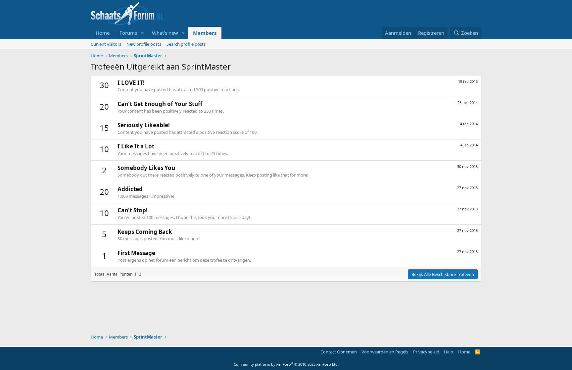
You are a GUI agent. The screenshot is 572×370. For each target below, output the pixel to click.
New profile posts (143, 44)
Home (103, 32)
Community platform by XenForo (286, 364)
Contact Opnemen (338, 352)
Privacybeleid (426, 352)
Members (204, 32)
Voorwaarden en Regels (384, 352)
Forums (128, 32)
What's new (165, 32)
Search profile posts (186, 44)
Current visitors (106, 44)
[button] (142, 33)
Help (448, 352)
